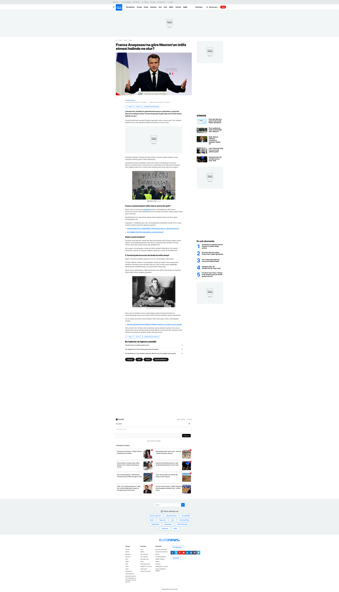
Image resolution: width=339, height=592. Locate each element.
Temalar (127, 546)
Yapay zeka (162, 520)
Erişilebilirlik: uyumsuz (161, 566)
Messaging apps (145, 564)
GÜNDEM (201, 115)
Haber (120, 40)
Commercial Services (161, 551)
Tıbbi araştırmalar (182, 524)
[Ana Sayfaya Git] (119, 7)
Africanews (143, 569)
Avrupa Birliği (186, 515)
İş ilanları (157, 564)
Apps (141, 561)
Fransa (130, 40)
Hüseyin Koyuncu (131, 100)
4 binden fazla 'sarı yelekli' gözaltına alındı (137, 345)
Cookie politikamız (160, 556)
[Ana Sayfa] (116, 40)
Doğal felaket (155, 524)
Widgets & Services (146, 566)
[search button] (168, 2)
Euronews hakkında (161, 549)
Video (127, 569)
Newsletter (176, 558)
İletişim (157, 561)
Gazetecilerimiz (129, 573)
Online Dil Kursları (145, 571)
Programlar (128, 571)
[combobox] (177, 2)
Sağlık (185, 7)
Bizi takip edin (144, 559)
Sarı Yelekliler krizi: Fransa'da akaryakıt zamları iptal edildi (141, 349)
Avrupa (139, 7)
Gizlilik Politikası (159, 559)
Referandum (168, 524)
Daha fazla (158, 546)
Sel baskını (165, 528)
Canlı (223, 7)
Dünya (146, 7)
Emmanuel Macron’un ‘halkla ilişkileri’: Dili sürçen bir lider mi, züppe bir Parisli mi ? (153, 228)
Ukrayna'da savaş (171, 515)
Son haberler (130, 7)
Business (153, 7)
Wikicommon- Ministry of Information (154, 308)
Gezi (160, 7)
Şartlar (157, 554)
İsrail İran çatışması (155, 515)
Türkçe (116, 2)
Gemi (172, 520)
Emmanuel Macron (160, 359)
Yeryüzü (178, 7)
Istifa (139, 359)
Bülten (142, 551)
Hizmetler (143, 546)
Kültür (171, 7)
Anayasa (130, 359)
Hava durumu (144, 554)
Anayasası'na (147, 209)
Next (165, 7)
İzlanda (152, 520)
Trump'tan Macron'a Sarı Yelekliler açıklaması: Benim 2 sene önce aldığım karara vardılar (150, 353)
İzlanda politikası (184, 520)
